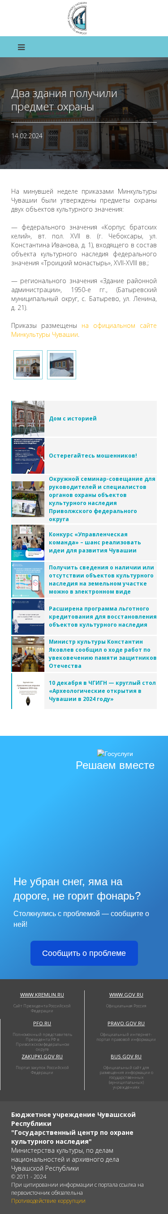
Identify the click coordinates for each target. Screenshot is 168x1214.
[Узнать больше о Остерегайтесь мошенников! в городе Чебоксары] (27, 456)
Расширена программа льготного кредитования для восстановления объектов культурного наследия (103, 616)
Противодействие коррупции (48, 1201)
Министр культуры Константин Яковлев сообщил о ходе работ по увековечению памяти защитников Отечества (103, 654)
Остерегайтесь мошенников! (93, 455)
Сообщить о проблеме (84, 953)
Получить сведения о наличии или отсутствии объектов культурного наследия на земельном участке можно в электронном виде (101, 579)
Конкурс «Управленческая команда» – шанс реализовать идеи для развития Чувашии (95, 542)
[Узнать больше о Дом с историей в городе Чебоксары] (27, 419)
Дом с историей (73, 418)
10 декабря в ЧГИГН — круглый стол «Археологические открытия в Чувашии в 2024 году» (102, 691)
